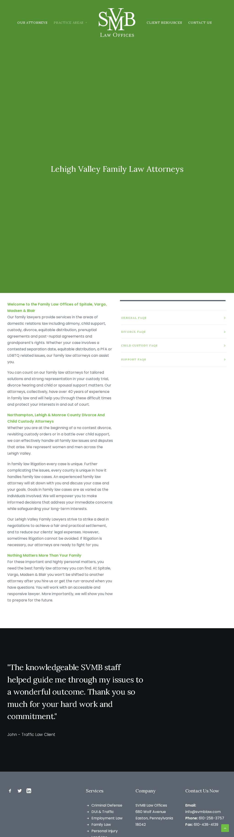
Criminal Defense (106, 805)
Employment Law (106, 818)
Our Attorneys (32, 23)
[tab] (174, 318)
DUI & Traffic (102, 811)
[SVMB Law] (117, 22)
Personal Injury (104, 831)
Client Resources (164, 23)
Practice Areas (68, 23)
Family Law (101, 824)
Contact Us (200, 23)
